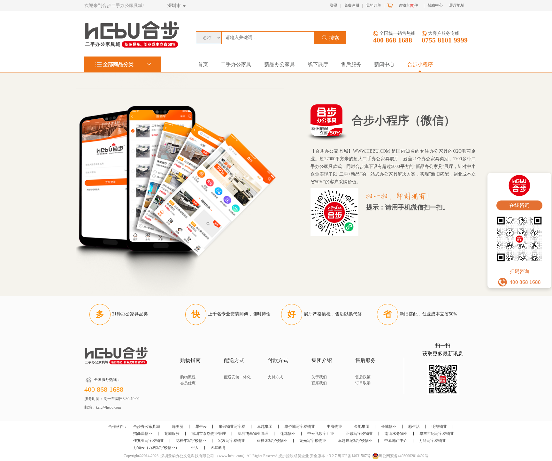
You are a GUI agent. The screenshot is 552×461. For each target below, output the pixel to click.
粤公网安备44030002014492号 (403, 456)
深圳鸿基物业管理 (253, 433)
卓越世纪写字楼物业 (355, 440)
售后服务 (351, 64)
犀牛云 (201, 426)
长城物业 (388, 426)
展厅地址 (456, 5)
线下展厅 (318, 64)
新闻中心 (384, 64)
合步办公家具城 (146, 426)
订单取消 (363, 383)
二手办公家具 (236, 64)
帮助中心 (435, 5)
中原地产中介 (395, 440)
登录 (334, 5)
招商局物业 (142, 433)
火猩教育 (218, 447)
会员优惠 (187, 383)
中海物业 (334, 426)
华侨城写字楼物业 (299, 426)
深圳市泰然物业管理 (208, 433)
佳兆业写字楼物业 (148, 440)
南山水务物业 (396, 433)
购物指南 (190, 360)
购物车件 (408, 5)
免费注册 (351, 5)
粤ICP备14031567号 (354, 456)
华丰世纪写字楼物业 (436, 433)
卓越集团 (264, 426)
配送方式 (234, 360)
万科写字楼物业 (432, 440)
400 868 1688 (392, 40)
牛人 (195, 447)
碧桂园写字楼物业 (272, 440)
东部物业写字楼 (231, 426)
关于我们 (319, 377)
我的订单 (373, 5)
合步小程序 (420, 64)
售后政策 (363, 377)
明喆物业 (439, 426)
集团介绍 (321, 360)
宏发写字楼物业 (231, 440)
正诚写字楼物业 (359, 433)
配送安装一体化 (237, 377)
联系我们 (319, 383)
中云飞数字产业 (320, 433)
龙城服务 (172, 433)
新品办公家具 (279, 64)
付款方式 (278, 360)
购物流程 (187, 377)
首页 (203, 64)
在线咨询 (519, 205)
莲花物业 (287, 433)
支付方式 (275, 377)
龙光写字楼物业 (312, 440)
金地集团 (361, 426)
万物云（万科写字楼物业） (156, 447)
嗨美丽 (177, 426)
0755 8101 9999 (445, 40)
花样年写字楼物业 (191, 440)
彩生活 (414, 426)
